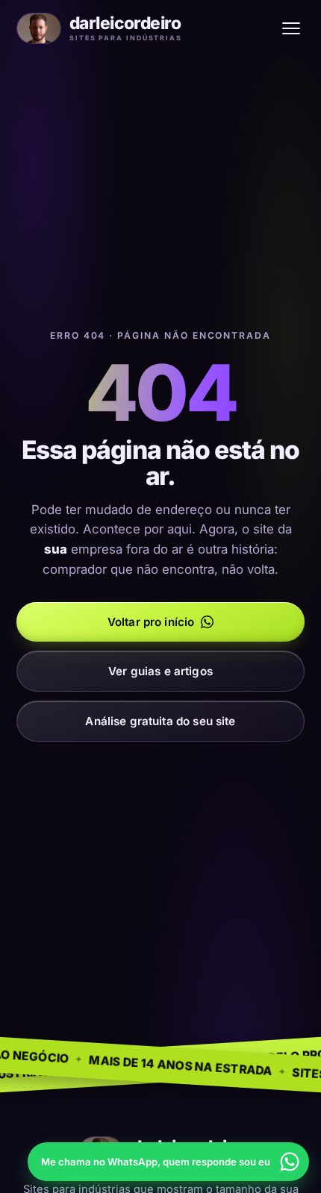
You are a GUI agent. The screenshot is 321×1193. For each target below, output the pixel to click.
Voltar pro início (151, 622)
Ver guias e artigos (160, 671)
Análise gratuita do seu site (160, 721)
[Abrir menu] (291, 28)
